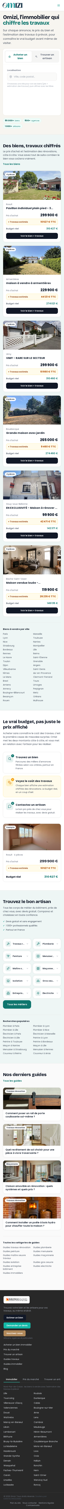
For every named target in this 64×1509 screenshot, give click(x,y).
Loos (36, 1451)
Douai (7, 1412)
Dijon (5, 665)
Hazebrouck (10, 1451)
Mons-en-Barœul (43, 1446)
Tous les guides (12, 1081)
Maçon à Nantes (11, 1045)
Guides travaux (11, 1359)
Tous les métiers (17, 1004)
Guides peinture (11, 1251)
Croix (36, 1455)
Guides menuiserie (43, 1251)
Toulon (6, 661)
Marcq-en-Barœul (13, 1422)
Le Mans (7, 676)
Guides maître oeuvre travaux (14, 1257)
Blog (6, 1368)
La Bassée (9, 1484)
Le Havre (7, 657)
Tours (36, 680)
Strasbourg (8, 645)
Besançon (8, 696)
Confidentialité (32, 1505)
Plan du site (15, 1503)
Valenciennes (11, 1407)
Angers (36, 665)
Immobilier (11, 1379)
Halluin (37, 1460)
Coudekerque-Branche (46, 1441)
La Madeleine (10, 1446)
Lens (36, 1417)
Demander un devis (17, 1325)
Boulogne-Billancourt (14, 692)
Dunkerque (39, 1398)
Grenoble (38, 661)
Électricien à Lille (11, 1037)
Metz (35, 692)
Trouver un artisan (47, 56)
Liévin (6, 1427)
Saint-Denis (39, 669)
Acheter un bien (20, 56)
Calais (37, 1402)
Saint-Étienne (40, 657)
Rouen (6, 700)
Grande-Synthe (12, 1455)
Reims (36, 653)
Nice (5, 641)
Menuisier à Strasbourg (15, 1049)
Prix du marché (11, 1349)
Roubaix (38, 1393)
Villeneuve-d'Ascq (13, 1402)
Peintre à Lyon (40, 1037)
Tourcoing (9, 1398)
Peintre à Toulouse (12, 1041)
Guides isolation (11, 1262)
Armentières (40, 1436)
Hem (36, 1470)
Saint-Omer (40, 1475)
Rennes (7, 653)
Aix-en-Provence (42, 673)
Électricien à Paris (12, 1033)
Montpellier (39, 645)
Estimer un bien (15, 1317)
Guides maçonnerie (43, 1255)
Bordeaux (8, 649)
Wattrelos (9, 1417)
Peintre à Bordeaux (43, 1041)
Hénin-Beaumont (43, 1431)
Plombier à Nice (41, 1029)
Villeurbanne (9, 669)
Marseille (37, 633)
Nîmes (6, 673)
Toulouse (38, 637)
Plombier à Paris (11, 1025)
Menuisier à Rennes (43, 1049)
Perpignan (38, 688)
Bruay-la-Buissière (13, 1441)
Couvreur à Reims (12, 1053)
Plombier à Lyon (41, 1025)
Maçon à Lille (39, 1045)
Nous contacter (30, 1503)
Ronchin (38, 1465)
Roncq (37, 1484)
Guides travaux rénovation (17, 1247)
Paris (5, 633)
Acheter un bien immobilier (18, 1344)
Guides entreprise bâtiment (12, 1268)
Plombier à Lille (10, 1029)
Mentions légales (46, 1503)
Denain (7, 1460)
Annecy (7, 688)
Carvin (7, 1475)
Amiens (7, 684)
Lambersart (9, 1431)
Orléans (37, 696)
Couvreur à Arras (42, 1053)
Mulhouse (38, 700)
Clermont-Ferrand (42, 676)
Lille (35, 649)
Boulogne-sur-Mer (43, 1407)
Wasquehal (9, 1465)
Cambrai (38, 1422)
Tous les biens (11, 164)
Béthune (8, 1436)
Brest (5, 680)
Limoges (37, 684)
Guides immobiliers (13, 1272)
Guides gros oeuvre (43, 1262)
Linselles (8, 1479)
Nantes (36, 641)
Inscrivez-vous (15, 1333)
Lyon (5, 637)
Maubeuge (39, 1427)
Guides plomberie (42, 1247)
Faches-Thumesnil (13, 1470)
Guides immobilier (13, 1363)
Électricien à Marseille (44, 1033)
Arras (36, 1412)
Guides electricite (42, 1266)
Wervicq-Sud (40, 1479)
